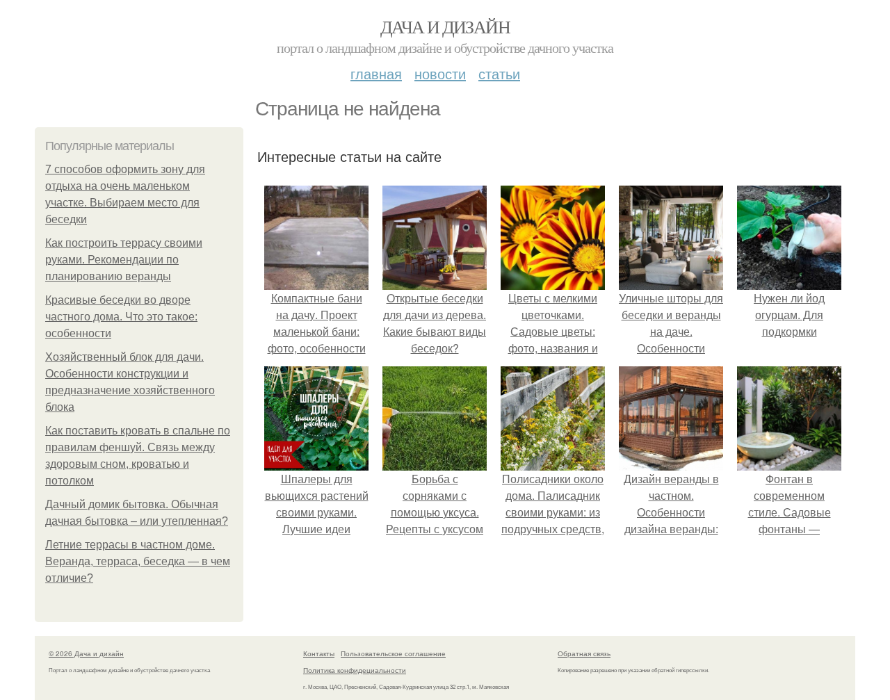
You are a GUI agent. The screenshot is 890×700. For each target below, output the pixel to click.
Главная (376, 73)
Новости (440, 73)
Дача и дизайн (445, 26)
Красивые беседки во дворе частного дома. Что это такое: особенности (121, 316)
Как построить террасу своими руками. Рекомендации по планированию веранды (123, 259)
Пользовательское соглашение (393, 653)
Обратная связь (584, 653)
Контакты (318, 653)
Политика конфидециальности (354, 670)
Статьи (499, 73)
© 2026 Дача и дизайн (86, 653)
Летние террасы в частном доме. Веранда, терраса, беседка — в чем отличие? (137, 561)
